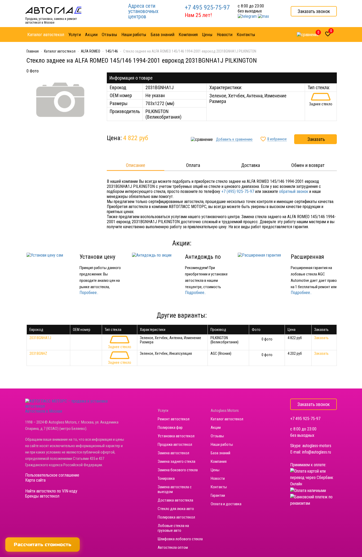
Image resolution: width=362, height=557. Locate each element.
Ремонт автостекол (173, 419)
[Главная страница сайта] (53, 10)
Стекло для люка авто (176, 508)
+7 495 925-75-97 (207, 7)
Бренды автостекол (42, 496)
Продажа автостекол (175, 444)
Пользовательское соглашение (52, 475)
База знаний (220, 453)
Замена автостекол (173, 453)
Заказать (316, 139)
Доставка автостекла (175, 500)
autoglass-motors (316, 445)
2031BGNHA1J (40, 338)
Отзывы (217, 436)
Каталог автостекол (227, 419)
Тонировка (166, 478)
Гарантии (218, 495)
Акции (216, 427)
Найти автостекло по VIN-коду (51, 491)
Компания (219, 461)
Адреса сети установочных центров (143, 11)
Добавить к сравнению (234, 139)
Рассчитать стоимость (42, 544)
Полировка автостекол (176, 517)
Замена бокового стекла (178, 470)
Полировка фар (170, 427)
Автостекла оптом (173, 547)
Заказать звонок (314, 11)
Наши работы (222, 444)
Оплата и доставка (226, 504)
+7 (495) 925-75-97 (237, 191)
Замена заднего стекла (176, 461)
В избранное (277, 139)
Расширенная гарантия (307, 260)
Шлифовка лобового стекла (180, 539)
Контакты (219, 487)
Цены (215, 470)
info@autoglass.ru (316, 452)
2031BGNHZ (38, 353)
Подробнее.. (195, 292)
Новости (218, 478)
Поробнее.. (89, 292)
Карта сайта (35, 480)
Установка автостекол (176, 436)
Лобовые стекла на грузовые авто (173, 528)
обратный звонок (293, 191)
